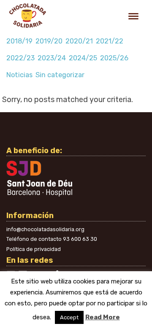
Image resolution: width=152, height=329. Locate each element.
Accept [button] (69, 317)
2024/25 (83, 58)
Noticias (19, 75)
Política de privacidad (33, 249)
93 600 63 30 (80, 239)
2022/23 (20, 58)
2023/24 (52, 58)
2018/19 (19, 41)
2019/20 (48, 41)
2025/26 (114, 58)
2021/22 (109, 41)
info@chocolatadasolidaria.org (45, 229)
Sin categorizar (59, 75)
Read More (102, 317)
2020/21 (79, 41)
